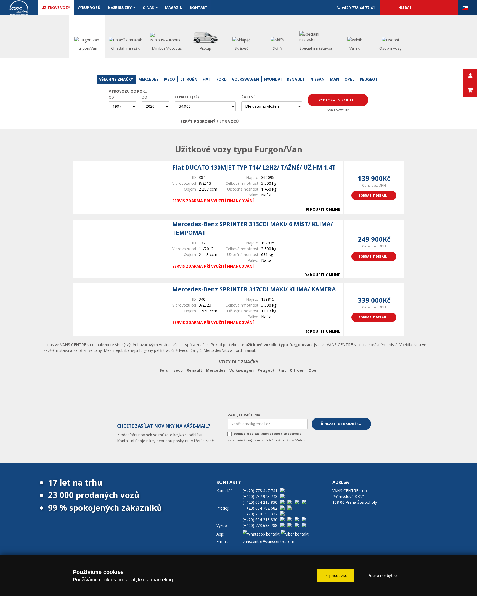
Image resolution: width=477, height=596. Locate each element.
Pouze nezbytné (382, 575)
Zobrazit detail (372, 195)
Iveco (177, 370)
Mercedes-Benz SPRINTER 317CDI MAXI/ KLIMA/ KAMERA (254, 289)
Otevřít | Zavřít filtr (290, 121)
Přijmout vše (336, 575)
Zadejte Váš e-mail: (246, 414)
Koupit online (324, 209)
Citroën (297, 370)
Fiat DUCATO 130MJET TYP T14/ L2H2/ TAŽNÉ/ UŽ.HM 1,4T (254, 167)
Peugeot (266, 370)
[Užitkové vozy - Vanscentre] (19, 7)
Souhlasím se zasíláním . (267, 437)
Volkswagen (241, 370)
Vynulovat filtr (338, 110)
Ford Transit (244, 350)
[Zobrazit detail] (120, 187)
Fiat (282, 370)
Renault (194, 370)
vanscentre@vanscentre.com (268, 541)
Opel (312, 370)
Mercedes (216, 370)
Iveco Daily (188, 350)
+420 (357, 7)
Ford (164, 370)
